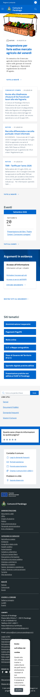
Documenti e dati (7, 513)
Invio (34, 393)
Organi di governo (7, 518)
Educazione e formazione (10, 557)
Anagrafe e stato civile (9, 544)
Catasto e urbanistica (9, 552)
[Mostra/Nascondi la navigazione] (2, 9)
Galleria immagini (7, 600)
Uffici (3, 516)
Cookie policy (6, 651)
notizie (8, 127)
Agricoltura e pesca (8, 539)
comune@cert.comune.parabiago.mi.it (15, 628)
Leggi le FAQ (5, 636)
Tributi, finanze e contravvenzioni (13, 569)
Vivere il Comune (8, 597)
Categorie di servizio (10, 536)
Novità (4, 582)
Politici (3, 521)
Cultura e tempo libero (9, 554)
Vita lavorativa (6, 574)
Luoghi (3, 602)
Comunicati (5, 587)
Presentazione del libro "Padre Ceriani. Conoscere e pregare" (19, 233)
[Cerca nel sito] (35, 9)
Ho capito (19, 690)
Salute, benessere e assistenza (12, 567)
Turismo (4, 572)
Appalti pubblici (6, 546)
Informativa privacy (8, 654)
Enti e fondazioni (7, 529)
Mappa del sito (6, 684)
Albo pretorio (6, 659)
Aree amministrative (8, 523)
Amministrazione (8, 510)
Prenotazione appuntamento (11, 639)
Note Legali (5, 657)
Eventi (3, 605)
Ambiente (4, 541)
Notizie (3, 585)
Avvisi (3, 590)
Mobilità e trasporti (8, 564)
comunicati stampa (13, 90)
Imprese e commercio (9, 562)
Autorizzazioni (6, 549)
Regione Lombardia (9, 2)
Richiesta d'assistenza (9, 644)
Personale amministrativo (10, 526)
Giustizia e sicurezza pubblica (11, 559)
